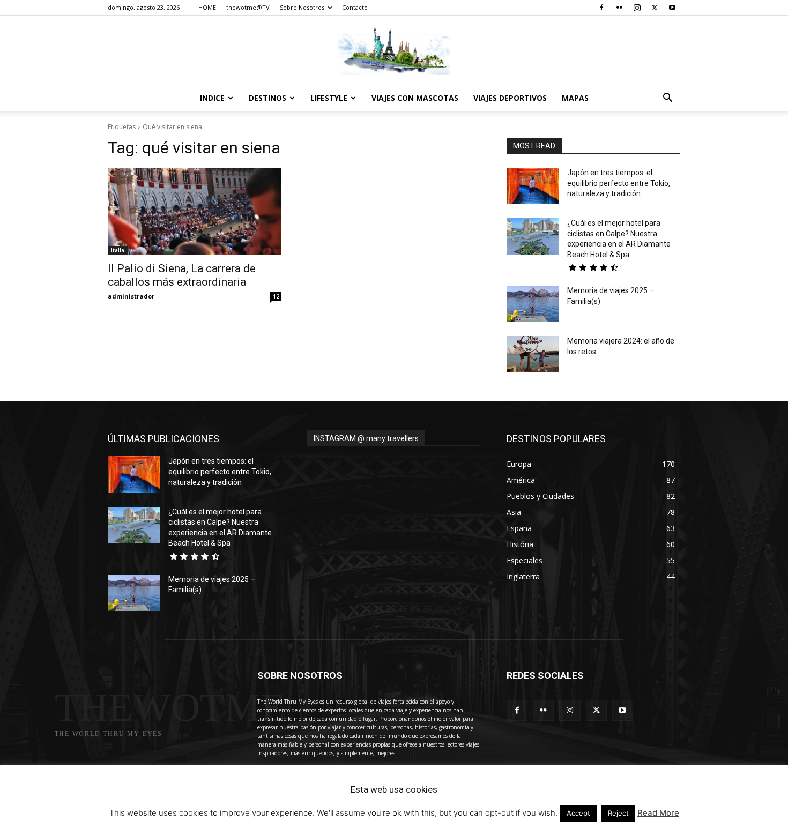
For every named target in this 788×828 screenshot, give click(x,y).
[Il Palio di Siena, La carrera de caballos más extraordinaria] (194, 211)
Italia (117, 250)
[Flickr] (619, 7)
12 (276, 296)
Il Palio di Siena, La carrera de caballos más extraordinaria (182, 275)
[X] (654, 7)
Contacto (355, 7)
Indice (212, 98)
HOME (207, 7)
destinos (267, 98)
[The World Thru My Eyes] (394, 51)
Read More (658, 813)
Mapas (575, 98)
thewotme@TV (248, 7)
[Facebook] (601, 7)
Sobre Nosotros (302, 7)
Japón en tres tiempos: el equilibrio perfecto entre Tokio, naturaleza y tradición (618, 183)
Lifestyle (328, 98)
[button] (667, 99)
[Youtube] (672, 7)
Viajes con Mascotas (414, 98)
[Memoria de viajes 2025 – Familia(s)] (533, 304)
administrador (131, 296)
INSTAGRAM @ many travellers (366, 438)
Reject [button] (618, 813)
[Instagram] (637, 7)
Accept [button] (578, 813)
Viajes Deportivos (510, 98)
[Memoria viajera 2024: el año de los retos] (533, 354)
